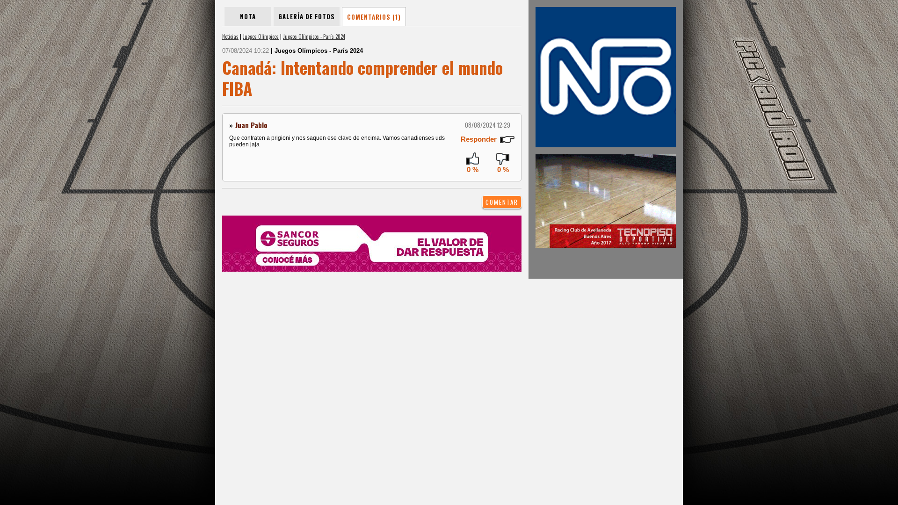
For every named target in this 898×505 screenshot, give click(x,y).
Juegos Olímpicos (261, 36)
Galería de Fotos (306, 16)
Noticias (230, 36)
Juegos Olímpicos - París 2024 (314, 36)
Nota (248, 16)
